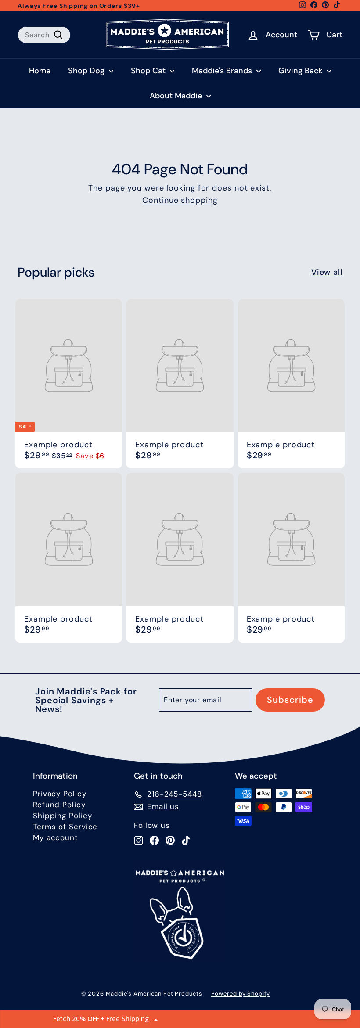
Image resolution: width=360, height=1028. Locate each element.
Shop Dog (87, 70)
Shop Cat (149, 70)
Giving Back (301, 70)
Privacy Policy (59, 793)
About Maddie (177, 95)
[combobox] (44, 34)
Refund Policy (59, 804)
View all (326, 272)
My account (55, 837)
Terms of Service (65, 826)
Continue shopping (179, 200)
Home (39, 70)
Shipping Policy (62, 815)
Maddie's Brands (223, 70)
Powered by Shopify (240, 993)
